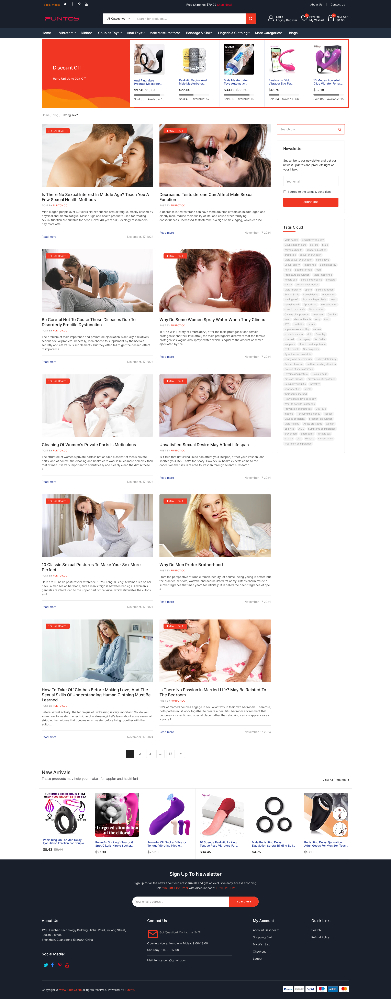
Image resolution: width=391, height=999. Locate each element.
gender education (316, 249)
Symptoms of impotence (322, 428)
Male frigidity (291, 423)
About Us (316, 4)
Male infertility (292, 289)
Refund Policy (320, 937)
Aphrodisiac (310, 304)
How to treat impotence (312, 344)
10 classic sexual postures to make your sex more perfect (91, 567)
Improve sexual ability (296, 329)
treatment (318, 314)
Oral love (321, 408)
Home (45, 115)
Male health (291, 239)
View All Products (334, 779)
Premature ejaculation (297, 274)
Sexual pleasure (293, 364)
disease (309, 438)
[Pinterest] (79, 4)
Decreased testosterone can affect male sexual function (206, 197)
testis (334, 299)
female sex (290, 279)
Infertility (315, 383)
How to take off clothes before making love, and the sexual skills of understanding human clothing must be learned (96, 694)
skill (309, 334)
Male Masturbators (164, 33)
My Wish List (261, 944)
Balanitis (289, 428)
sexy (317, 319)
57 (170, 753)
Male (325, 244)
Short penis (307, 433)
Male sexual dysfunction (298, 259)
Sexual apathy (328, 264)
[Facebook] (72, 4)
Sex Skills (319, 339)
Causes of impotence (296, 314)
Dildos (86, 33)
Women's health (293, 249)
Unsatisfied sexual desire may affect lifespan (204, 444)
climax (288, 284)
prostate (330, 279)
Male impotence (323, 274)
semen (317, 329)
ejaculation (328, 294)
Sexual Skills (291, 294)
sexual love (322, 259)
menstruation (325, 438)
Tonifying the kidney (308, 413)
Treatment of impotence (298, 443)
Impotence (310, 264)
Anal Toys (134, 33)
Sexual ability (292, 264)
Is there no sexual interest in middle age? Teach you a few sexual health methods (95, 197)
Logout (257, 958)
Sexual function (325, 289)
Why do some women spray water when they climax (212, 319)
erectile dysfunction (307, 284)
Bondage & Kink (198, 33)
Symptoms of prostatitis (297, 354)
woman (330, 423)
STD (287, 324)
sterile (307, 389)
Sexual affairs (319, 373)
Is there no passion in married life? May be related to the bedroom (212, 692)
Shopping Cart (262, 937)
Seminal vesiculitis (295, 383)
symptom (289, 344)
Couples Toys (109, 33)
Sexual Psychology (313, 239)
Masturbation (316, 309)
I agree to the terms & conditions (309, 191)
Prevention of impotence (321, 379)
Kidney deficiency (326, 359)
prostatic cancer (293, 334)
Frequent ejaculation (321, 418)
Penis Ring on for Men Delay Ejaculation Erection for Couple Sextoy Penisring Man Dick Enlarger (63, 841)
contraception (292, 389)
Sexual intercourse (311, 279)
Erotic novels (291, 349)
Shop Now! (224, 4)
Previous (127, 74)
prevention (290, 433)
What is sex (324, 433)
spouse (328, 413)
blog (55, 115)
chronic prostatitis (294, 309)
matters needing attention (321, 364)
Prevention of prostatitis (298, 408)
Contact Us (338, 4)
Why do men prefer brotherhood (191, 564)
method (288, 413)
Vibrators (66, 33)
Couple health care (295, 244)
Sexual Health (58, 130)
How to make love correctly (300, 398)
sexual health (292, 304)
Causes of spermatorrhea (298, 369)
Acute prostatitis (312, 423)
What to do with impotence (299, 403)
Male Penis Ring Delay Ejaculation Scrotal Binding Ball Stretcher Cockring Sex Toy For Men (273, 844)
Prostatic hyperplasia (314, 299)
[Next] (181, 754)
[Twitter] (65, 4)
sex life (314, 244)
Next (351, 74)
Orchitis (332, 314)
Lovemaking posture (296, 373)
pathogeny (304, 339)
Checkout (259, 951)
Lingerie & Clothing (233, 33)
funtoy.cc (60, 205)
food (326, 319)
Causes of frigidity (294, 418)
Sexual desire (310, 294)
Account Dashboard (266, 930)
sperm (308, 289)
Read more (49, 236)
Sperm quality (311, 349)
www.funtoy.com (70, 989)
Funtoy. (130, 989)
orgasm (288, 438)
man (318, 269)
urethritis (299, 324)
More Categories (268, 33)
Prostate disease (293, 379)
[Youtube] (86, 4)
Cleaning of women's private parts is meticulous (89, 444)
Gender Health (302, 319)
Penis (287, 269)
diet (299, 438)
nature (311, 324)
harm (287, 319)
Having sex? (291, 299)
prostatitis (290, 254)
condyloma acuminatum (298, 359)
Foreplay (321, 334)
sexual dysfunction (310, 254)
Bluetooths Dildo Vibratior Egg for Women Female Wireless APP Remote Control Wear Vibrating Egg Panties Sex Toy (284, 82)
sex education (329, 304)
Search (251, 18)
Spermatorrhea (303, 269)
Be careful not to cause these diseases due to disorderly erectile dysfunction (89, 322)
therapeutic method (295, 393)
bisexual (289, 339)
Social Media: (52, 4)
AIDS (301, 428)
